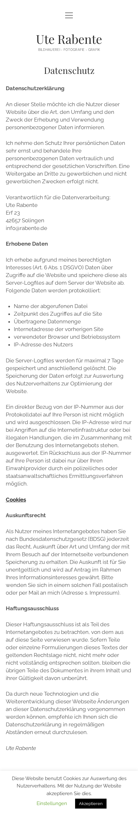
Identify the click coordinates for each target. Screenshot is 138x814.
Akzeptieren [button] (91, 803)
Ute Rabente (69, 39)
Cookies (16, 499)
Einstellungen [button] (52, 803)
